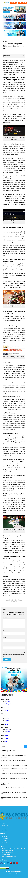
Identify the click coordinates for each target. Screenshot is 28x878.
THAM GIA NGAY (22, 2)
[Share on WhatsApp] (7, 600)
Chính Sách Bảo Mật (15, 871)
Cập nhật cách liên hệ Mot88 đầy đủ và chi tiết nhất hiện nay (14, 779)
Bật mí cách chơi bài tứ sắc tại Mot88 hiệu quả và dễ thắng (13, 761)
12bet (6, 710)
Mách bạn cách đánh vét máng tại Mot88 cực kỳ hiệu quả (14, 765)
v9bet (6, 735)
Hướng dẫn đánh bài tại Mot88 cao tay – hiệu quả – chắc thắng (14, 769)
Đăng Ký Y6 (4, 836)
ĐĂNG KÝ (13, 2)
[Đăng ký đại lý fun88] (14, 9)
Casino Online (5, 825)
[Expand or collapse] (24, 56)
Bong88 (8, 701)
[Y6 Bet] (6, 2)
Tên (4, 630)
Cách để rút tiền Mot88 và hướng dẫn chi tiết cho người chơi (14, 793)
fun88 (6, 724)
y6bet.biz (8, 854)
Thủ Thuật (5, 41)
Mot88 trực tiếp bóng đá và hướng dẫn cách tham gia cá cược (14, 798)
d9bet (7, 716)
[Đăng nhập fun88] (14, 33)
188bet (8, 729)
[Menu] (2, 3)
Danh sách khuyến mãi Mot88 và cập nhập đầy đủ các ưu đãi (14, 788)
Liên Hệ (20, 871)
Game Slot (4, 830)
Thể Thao (4, 828)
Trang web (5, 645)
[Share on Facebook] (9, 600)
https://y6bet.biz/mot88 (13, 591)
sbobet (6, 738)
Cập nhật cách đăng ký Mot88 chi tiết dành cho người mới (13, 774)
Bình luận (5, 617)
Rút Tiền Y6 (4, 842)
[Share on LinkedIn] (21, 600)
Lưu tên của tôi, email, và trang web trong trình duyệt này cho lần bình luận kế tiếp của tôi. (14, 654)
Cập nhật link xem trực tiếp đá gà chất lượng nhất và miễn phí (13, 756)
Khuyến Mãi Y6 (5, 838)
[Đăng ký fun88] (14, 679)
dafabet (7, 707)
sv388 (5, 741)
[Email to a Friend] (15, 600)
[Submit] (25, 746)
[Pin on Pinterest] (18, 600)
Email (4, 637)
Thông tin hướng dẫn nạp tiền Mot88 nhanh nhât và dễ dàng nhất (13, 783)
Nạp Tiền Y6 (4, 840)
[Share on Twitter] (12, 600)
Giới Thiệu (8, 871)
